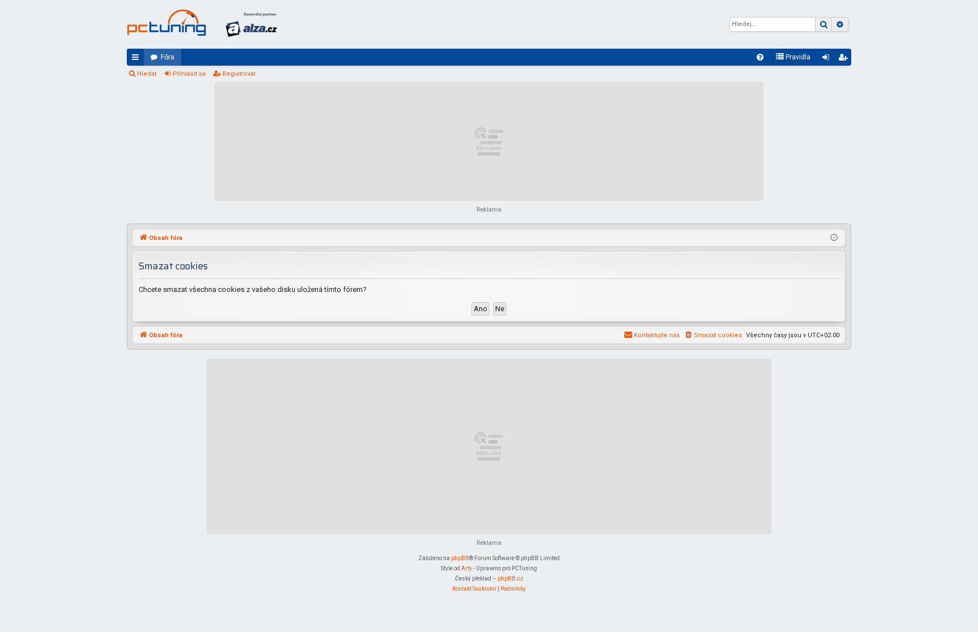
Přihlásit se (189, 74)
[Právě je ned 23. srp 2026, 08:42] (834, 238)
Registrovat (238, 74)
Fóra (167, 57)
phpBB (460, 558)
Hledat (146, 74)
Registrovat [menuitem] (845, 59)
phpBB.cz (510, 578)
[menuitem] (760, 57)
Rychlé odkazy (137, 59)
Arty (466, 568)
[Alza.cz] (251, 24)
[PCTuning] (166, 22)
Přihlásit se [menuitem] (828, 59)
